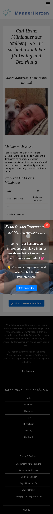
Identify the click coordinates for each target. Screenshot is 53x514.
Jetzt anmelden (26, 288)
